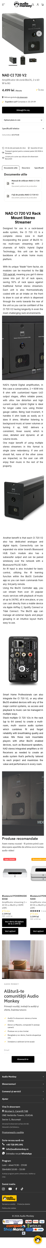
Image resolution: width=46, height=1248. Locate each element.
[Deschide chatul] (38, 1240)
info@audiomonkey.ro (17, 1149)
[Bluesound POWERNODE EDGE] (15, 873)
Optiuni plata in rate (12, 120)
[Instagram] (3, 1189)
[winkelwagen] (42, 4)
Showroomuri (9, 1084)
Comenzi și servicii (11, 1091)
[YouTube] (10, 1189)
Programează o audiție (13, 1132)
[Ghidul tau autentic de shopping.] (15, 1226)
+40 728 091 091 (14, 1144)
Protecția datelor (23, 1204)
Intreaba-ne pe (19, 1153)
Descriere (26, 168)
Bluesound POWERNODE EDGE (14, 897)
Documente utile (11, 168)
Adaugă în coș (23, 110)
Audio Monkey (9, 1076)
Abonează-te (23, 1059)
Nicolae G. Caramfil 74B (16, 1111)
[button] (39, 33)
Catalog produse (3, 4)
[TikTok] (22, 1189)
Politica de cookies (9, 1208)
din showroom (22, 97)
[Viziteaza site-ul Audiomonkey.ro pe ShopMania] (14, 1229)
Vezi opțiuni (10, 931)
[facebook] (16, 1189)
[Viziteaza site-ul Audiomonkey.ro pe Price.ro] (34, 1226)
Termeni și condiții (8, 1204)
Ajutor (5, 1099)
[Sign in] (37, 4)
